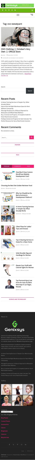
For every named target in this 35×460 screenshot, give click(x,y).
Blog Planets (4, 418)
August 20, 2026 (27, 213)
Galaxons (3, 434)
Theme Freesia (16, 454)
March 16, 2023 (25, 244)
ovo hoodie (5, 58)
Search (3, 87)
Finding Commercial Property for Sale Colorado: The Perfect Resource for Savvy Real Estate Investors (16, 374)
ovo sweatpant (12, 58)
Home (22, 451)
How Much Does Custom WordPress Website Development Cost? (24, 174)
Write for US (30, 450)
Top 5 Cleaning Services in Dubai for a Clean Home (24, 241)
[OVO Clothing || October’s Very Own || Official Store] (17, 37)
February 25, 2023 (26, 231)
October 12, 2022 (25, 179)
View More (5, 76)
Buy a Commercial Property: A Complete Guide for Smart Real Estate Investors (17, 369)
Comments (17, 166)
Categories (4, 410)
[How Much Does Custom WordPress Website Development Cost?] (8, 172)
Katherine (19, 213)
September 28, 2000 (11, 188)
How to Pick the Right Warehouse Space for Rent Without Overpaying (17, 359)
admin (3, 55)
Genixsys (3, 454)
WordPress (23, 454)
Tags (28, 166)
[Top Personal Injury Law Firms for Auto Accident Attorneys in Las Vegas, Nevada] (8, 280)
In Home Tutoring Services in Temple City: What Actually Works (25, 209)
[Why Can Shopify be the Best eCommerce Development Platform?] (8, 193)
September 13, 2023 (13, 55)
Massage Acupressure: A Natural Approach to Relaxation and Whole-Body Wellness (17, 364)
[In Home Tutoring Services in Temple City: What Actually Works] (8, 206)
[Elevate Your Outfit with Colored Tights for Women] (8, 265)
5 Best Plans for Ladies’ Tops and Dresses (23, 228)
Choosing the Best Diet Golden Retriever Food (16, 186)
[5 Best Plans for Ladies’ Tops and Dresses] (8, 226)
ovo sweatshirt (19, 58)
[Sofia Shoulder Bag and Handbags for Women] (8, 253)
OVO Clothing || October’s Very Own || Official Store (15, 50)
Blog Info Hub (5, 437)
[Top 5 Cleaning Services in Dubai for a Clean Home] (8, 240)
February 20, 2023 (26, 200)
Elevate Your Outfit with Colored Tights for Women (25, 266)
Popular (6, 166)
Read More (28, 73)
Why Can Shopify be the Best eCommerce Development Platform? (24, 195)
